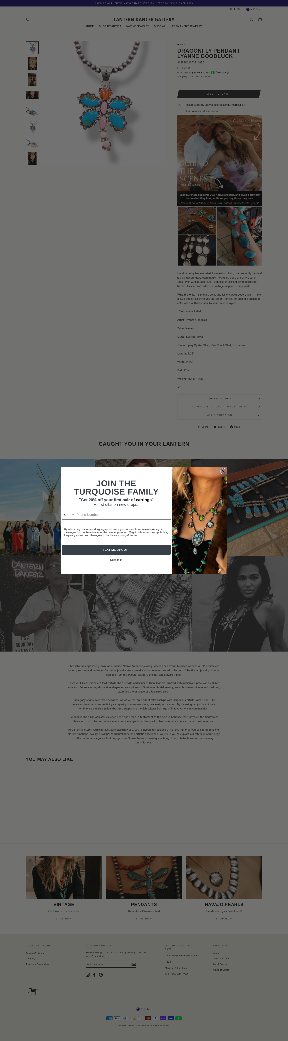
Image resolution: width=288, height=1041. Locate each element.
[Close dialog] (223, 471)
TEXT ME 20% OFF (116, 549)
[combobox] (68, 514)
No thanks (116, 559)
